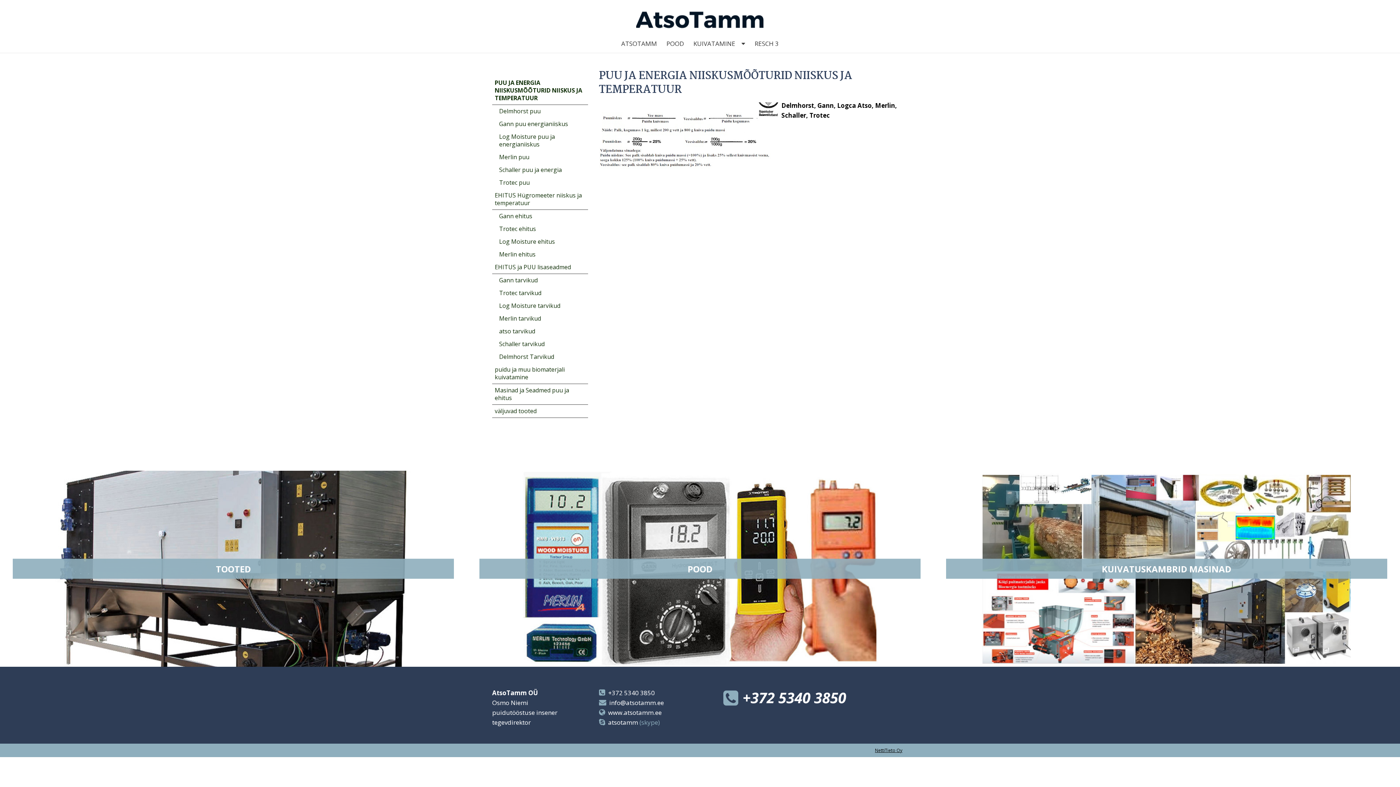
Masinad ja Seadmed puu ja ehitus (532, 394)
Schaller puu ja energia (530, 170)
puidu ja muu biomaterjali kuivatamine (530, 373)
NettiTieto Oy (888, 750)
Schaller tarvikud (522, 344)
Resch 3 (767, 43)
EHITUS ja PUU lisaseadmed (533, 267)
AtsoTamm (639, 43)
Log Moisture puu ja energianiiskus (527, 140)
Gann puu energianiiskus (533, 124)
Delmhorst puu (520, 111)
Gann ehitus (515, 216)
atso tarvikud (517, 331)
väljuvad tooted (516, 411)
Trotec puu (514, 183)
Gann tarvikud (518, 280)
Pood (675, 43)
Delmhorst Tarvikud (526, 357)
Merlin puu (514, 157)
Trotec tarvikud (520, 293)
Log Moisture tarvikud (529, 306)
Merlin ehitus (517, 254)
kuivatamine (714, 43)
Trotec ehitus (517, 229)
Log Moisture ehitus (527, 242)
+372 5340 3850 (631, 693)
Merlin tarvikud (520, 318)
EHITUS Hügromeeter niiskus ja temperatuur (538, 199)
